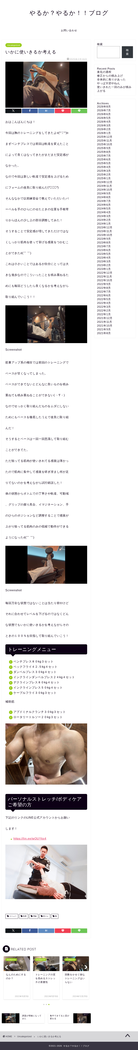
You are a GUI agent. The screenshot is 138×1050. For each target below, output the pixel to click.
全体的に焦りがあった (111, 79)
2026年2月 (104, 129)
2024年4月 (104, 212)
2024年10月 (104, 189)
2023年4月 (104, 257)
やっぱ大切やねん (108, 83)
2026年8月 (104, 106)
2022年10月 (104, 280)
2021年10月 (104, 325)
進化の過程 (104, 71)
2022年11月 (104, 276)
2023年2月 (104, 265)
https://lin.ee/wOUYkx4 (29, 838)
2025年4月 (104, 166)
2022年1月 (104, 314)
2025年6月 (104, 159)
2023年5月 (104, 253)
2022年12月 (104, 272)
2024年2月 (104, 219)
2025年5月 (104, 163)
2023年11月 (104, 231)
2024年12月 (104, 182)
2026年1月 (104, 133)
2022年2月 (104, 310)
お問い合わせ (69, 30)
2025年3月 (104, 170)
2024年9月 (104, 193)
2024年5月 (104, 208)
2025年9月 (104, 148)
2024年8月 (104, 197)
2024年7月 (104, 200)
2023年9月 (104, 238)
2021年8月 (104, 333)
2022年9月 (104, 284)
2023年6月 (104, 250)
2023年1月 (104, 268)
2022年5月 (104, 299)
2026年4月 (104, 121)
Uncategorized (13, 45)
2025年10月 (104, 144)
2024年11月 (104, 185)
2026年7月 (104, 110)
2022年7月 (104, 291)
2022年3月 (104, 306)
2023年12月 (104, 227)
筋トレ (46, 916)
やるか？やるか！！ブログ (69, 12)
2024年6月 (104, 204)
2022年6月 (104, 295)
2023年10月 (104, 234)
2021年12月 (104, 318)
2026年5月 (104, 117)
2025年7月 (104, 155)
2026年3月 (104, 125)
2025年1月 (104, 178)
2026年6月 (104, 114)
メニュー (13, 916)
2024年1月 (104, 223)
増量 (35, 916)
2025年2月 (104, 174)
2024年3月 (104, 216)
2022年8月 (104, 287)
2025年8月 (104, 151)
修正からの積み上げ (110, 75)
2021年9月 (104, 329)
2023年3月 (104, 261)
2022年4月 (104, 302)
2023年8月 (104, 242)
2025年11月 (104, 140)
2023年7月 (104, 246)
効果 (24, 916)
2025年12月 (104, 136)
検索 (100, 44)
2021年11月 (104, 321)
